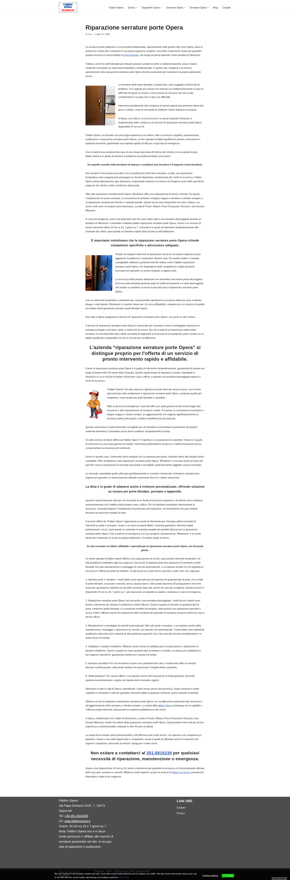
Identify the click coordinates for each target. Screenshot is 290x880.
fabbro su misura (181, 772)
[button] (136, 7)
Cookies (181, 807)
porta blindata (131, 55)
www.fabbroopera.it (77, 821)
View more (124, 877)
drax (90, 34)
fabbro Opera (165, 705)
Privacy (181, 813)
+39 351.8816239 (76, 816)
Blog (215, 7)
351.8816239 (159, 753)
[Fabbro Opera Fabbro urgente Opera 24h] (68, 7)
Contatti (226, 7)
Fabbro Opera (116, 7)
